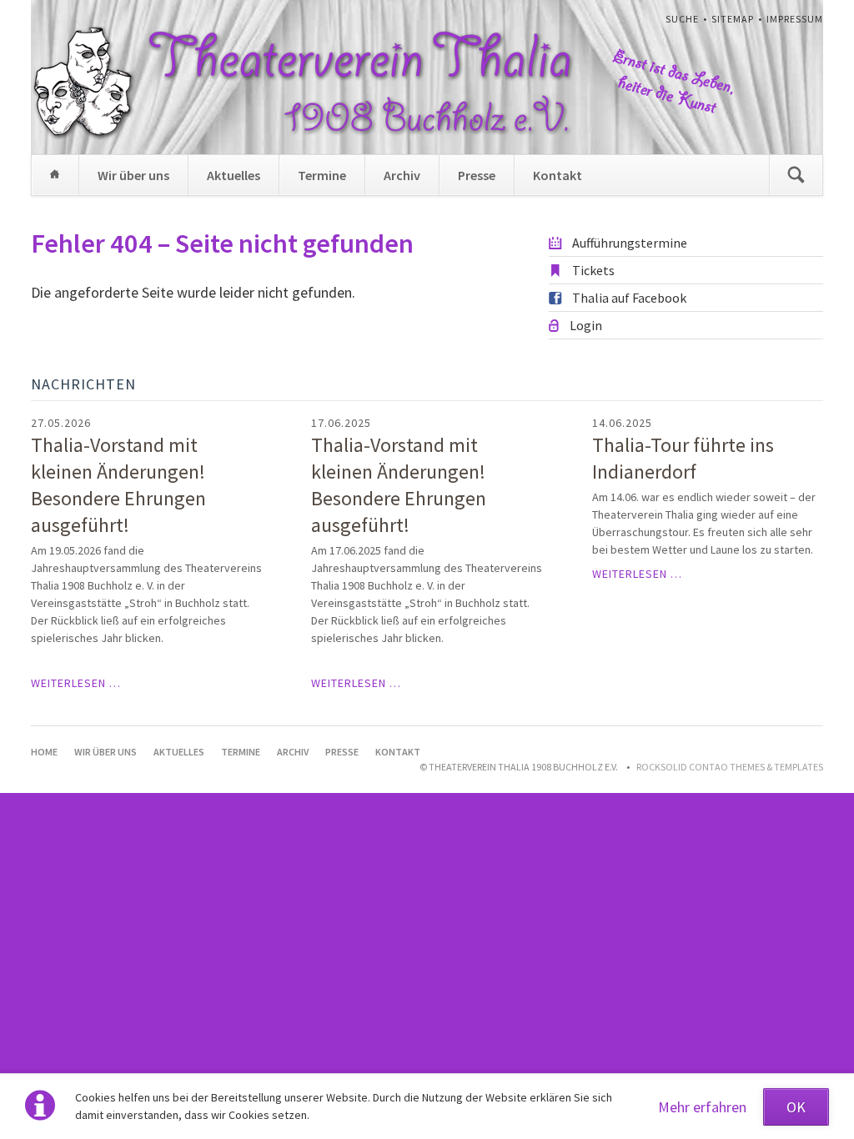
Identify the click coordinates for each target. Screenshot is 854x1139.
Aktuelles (233, 175)
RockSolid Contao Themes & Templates (729, 766)
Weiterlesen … (76, 682)
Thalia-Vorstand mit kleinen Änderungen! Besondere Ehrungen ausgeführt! (118, 485)
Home (55, 175)
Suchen (795, 175)
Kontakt (557, 175)
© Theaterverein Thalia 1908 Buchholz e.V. (518, 766)
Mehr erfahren (702, 1106)
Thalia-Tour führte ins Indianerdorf (683, 458)
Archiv (402, 175)
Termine (322, 175)
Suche (682, 19)
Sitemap (732, 19)
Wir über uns (133, 175)
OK (796, 1106)
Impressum (794, 19)
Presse (476, 175)
